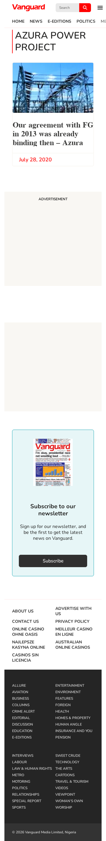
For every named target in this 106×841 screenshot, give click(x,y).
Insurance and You (73, 731)
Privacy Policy (72, 621)
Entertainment (69, 685)
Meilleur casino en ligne (73, 632)
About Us (23, 611)
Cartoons (64, 775)
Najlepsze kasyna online (28, 645)
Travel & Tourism (71, 781)
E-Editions (59, 21)
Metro (18, 775)
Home (18, 21)
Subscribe (53, 561)
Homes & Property (72, 718)
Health (62, 711)
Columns (20, 705)
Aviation (20, 692)
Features (64, 698)
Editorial (21, 718)
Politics (86, 21)
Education (22, 731)
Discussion (22, 724)
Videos (61, 788)
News (36, 21)
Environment (68, 692)
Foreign (63, 705)
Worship (63, 807)
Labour (19, 762)
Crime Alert (23, 711)
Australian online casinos (72, 645)
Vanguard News (28, 7)
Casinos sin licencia (25, 658)
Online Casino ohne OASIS (28, 632)
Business (20, 698)
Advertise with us (73, 611)
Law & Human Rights (32, 768)
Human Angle (68, 724)
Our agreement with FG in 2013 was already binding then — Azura (53, 133)
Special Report (26, 801)
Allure (19, 685)
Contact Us (25, 621)
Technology (67, 762)
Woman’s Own (69, 801)
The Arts (63, 768)
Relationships (25, 794)
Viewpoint (65, 794)
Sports (19, 807)
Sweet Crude (67, 755)
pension (63, 737)
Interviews (22, 755)
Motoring (21, 781)
